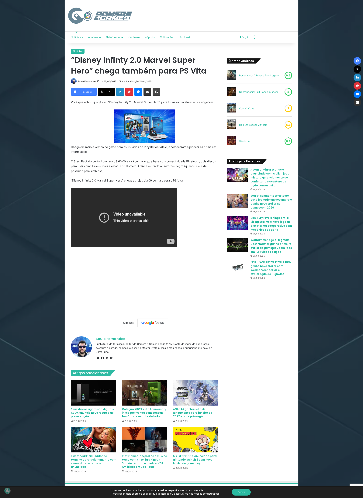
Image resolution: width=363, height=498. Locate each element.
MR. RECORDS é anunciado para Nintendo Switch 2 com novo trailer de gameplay (195, 459)
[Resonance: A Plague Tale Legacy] (231, 75)
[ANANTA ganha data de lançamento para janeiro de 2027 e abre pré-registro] (195, 393)
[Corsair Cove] (231, 108)
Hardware (134, 37)
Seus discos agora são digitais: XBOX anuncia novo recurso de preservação (93, 412)
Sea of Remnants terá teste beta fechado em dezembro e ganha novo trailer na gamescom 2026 (271, 201)
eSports (150, 37)
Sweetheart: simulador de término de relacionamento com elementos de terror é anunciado (93, 461)
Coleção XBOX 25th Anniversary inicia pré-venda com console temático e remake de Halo (144, 412)
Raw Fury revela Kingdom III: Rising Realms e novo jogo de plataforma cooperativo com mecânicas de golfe (271, 224)
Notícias (76, 37)
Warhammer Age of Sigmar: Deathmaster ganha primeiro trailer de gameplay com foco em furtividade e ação (271, 246)
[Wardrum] (231, 141)
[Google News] (152, 323)
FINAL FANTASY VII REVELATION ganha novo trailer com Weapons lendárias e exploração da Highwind (271, 268)
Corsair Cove (246, 108)
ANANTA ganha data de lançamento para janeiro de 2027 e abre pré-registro (192, 412)
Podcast (185, 37)
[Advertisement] (220, 12)
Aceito (241, 492)
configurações (211, 494)
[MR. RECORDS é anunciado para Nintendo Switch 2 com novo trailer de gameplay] (195, 439)
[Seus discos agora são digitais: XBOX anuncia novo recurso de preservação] (93, 393)
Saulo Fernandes (87, 81)
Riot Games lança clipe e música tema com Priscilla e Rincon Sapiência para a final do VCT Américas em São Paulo (144, 461)
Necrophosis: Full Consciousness (258, 91)
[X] (107, 358)
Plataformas (112, 37)
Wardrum (244, 141)
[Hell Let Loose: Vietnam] (231, 124)
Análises (93, 37)
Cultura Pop (167, 37)
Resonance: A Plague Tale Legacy (259, 75)
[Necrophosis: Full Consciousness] (231, 92)
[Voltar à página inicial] (100, 16)
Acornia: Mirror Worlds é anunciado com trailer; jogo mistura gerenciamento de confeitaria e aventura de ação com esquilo (270, 177)
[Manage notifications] (7, 491)
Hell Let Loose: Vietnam (253, 124)
